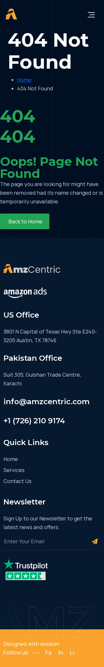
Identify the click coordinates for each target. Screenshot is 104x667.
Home (10, 458)
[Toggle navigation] (91, 14)
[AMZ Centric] (11, 14)
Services (14, 469)
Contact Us (17, 481)
